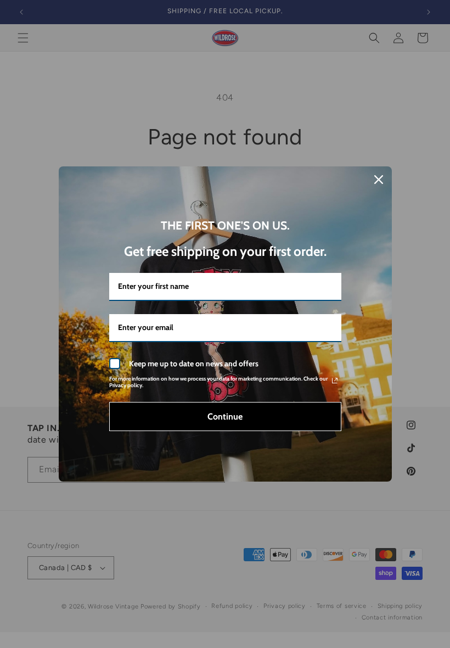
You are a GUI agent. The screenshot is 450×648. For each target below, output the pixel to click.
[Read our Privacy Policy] (334, 380)
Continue (225, 416)
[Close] (378, 179)
